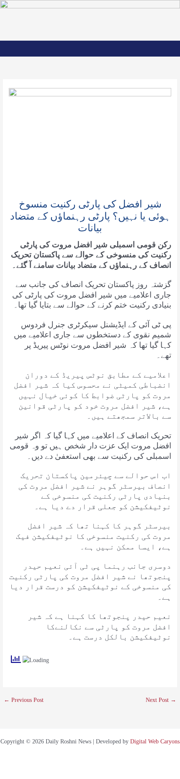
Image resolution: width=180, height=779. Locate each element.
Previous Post (24, 700)
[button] (90, 48)
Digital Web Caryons (155, 741)
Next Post (161, 700)
